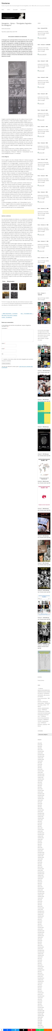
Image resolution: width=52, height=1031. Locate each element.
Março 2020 (40, 867)
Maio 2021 (40, 844)
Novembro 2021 (41, 834)
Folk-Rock (22, 301)
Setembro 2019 (41, 876)
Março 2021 (40, 847)
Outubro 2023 (40, 796)
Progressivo (26, 301)
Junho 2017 (40, 920)
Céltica (14, 301)
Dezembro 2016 (41, 930)
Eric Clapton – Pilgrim (42, 704)
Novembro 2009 (41, 1012)
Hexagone (12, 303)
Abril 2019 (40, 885)
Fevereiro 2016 (41, 947)
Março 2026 (40, 749)
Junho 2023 (40, 803)
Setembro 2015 (41, 955)
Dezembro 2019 (41, 872)
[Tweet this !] (15, 1030)
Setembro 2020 (41, 857)
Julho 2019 (40, 880)
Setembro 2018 (41, 896)
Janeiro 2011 (40, 994)
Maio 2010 (40, 1002)
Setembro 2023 (41, 798)
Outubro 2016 (40, 934)
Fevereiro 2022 (41, 829)
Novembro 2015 (41, 951)
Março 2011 (40, 991)
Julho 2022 (40, 821)
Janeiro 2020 (40, 870)
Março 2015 (40, 965)
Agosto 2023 (40, 800)
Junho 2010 (40, 1000)
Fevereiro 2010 (41, 1007)
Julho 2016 (40, 938)
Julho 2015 (40, 958)
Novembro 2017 (41, 912)
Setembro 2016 (41, 935)
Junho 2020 (40, 862)
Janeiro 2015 (40, 968)
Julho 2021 (40, 841)
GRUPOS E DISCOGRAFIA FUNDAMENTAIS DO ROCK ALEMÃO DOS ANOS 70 (44, 691)
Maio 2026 (40, 746)
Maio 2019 (40, 883)
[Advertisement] (18, 212)
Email (3, 348)
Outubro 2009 (40, 1013)
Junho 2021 (40, 842)
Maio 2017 (40, 922)
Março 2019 (40, 886)
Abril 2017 (40, 924)
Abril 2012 (40, 971)
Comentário (5, 328)
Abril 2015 (40, 963)
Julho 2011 (40, 984)
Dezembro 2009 (41, 1010)
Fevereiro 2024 (41, 790)
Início (3, 9)
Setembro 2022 (41, 818)
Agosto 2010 (40, 997)
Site (2, 353)
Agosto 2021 (40, 839)
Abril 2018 (40, 904)
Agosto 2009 (40, 1017)
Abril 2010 (40, 1004)
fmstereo (6, 3)
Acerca (8, 9)
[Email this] (23, 1030)
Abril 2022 (40, 826)
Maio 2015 (40, 961)
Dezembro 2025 (41, 754)
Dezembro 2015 (41, 950)
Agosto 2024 (40, 780)
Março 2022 (40, 827)
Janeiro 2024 (40, 792)
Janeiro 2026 (40, 752)
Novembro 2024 (41, 775)
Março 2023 (40, 808)
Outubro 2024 (40, 777)
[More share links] (48, 1030)
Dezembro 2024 (41, 774)
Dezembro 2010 (41, 996)
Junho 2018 (40, 901)
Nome (3, 343)
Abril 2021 (40, 845)
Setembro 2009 (41, 1015)
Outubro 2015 (40, 953)
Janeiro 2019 (40, 889)
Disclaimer (15, 9)
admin (20, 305)
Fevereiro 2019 (41, 888)
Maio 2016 (40, 942)
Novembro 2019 (41, 873)
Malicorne (6, 305)
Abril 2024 (40, 787)
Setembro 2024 (41, 779)
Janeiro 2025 (40, 772)
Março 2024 (40, 788)
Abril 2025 (40, 767)
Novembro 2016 (41, 932)
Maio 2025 (40, 765)
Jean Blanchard (17, 303)
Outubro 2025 (40, 757)
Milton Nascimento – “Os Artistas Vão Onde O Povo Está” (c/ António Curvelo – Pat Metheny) (9, 315)
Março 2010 (40, 1005)
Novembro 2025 (41, 756)
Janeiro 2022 (40, 831)
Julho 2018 (40, 899)
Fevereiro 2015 (41, 966)
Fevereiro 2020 (41, 868)
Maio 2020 (40, 863)
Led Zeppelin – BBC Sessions (44, 695)
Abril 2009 (40, 1023)
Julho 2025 (40, 762)
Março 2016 (40, 945)
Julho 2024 (40, 782)
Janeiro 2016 (40, 948)
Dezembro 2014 (41, 969)
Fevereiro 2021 (41, 849)
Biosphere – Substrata (42, 724)
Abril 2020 (40, 865)
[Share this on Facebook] (7, 1030)
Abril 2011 (40, 989)
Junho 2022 (40, 823)
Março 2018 (40, 906)
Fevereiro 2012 (41, 974)
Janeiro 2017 (40, 929)
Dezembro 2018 (41, 891)
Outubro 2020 (40, 855)
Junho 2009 (40, 1020)
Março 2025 (40, 769)
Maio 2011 (40, 987)
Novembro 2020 (41, 854)
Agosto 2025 (40, 761)
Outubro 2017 (40, 914)
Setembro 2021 (41, 837)
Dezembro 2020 (41, 852)
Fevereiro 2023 (41, 810)
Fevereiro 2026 (41, 751)
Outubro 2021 (40, 836)
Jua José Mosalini (24, 303)
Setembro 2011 (41, 981)
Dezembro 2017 (41, 911)
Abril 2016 (40, 943)
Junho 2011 (40, 986)
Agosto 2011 (40, 982)
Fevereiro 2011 (41, 992)
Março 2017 (40, 925)
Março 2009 (40, 1025)
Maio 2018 (40, 903)
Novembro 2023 (41, 795)
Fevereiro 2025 (41, 770)
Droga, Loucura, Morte (42, 698)
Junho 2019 (40, 881)
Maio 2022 (40, 824)
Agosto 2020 (40, 858)
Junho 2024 (40, 783)
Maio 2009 (40, 1022)
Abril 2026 (40, 748)
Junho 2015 (40, 960)
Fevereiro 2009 (41, 1027)
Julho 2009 (40, 1018)
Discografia (23, 9)
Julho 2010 (40, 999)
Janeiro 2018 (40, 909)
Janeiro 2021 (40, 850)
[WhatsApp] (40, 1030)
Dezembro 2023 (41, 793)
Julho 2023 (40, 801)
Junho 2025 (40, 764)
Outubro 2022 (40, 816)
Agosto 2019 (40, 878)
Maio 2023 (40, 805)
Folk (19, 301)
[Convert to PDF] (32, 1030)
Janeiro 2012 (40, 976)
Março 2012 (40, 973)
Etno (17, 301)
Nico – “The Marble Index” (27, 313)
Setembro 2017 (41, 916)
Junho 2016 (40, 940)
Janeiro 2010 (40, 1009)
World (31, 301)
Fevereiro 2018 (41, 907)
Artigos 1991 (9, 301)
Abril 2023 (40, 806)
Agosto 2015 (40, 956)
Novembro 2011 (41, 978)
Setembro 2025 (41, 759)
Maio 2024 (40, 785)
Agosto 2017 (40, 917)
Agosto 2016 (40, 937)
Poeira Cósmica (41, 680)
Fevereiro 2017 (41, 927)
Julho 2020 (40, 860)
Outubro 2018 (40, 894)
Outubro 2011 (40, 979)
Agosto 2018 (40, 898)
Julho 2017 (40, 919)
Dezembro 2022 (41, 813)
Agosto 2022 (40, 819)
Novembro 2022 (41, 814)
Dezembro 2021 (41, 832)
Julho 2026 (40, 743)
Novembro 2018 (41, 893)
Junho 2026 (40, 744)
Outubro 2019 (40, 875)
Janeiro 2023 (40, 811)
